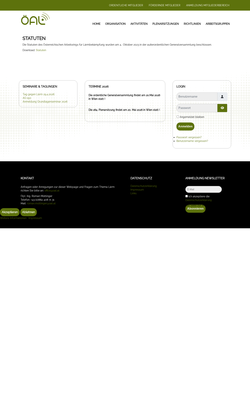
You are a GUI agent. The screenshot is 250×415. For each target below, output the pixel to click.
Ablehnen (28, 212)
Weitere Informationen (13, 218)
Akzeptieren (10, 212)
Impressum (35, 218)
